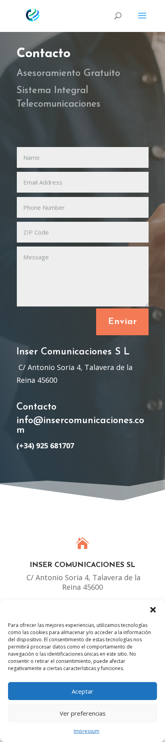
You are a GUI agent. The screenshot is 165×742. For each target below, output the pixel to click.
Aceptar (82, 691)
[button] (153, 610)
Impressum (86, 731)
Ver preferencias (83, 713)
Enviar (122, 321)
